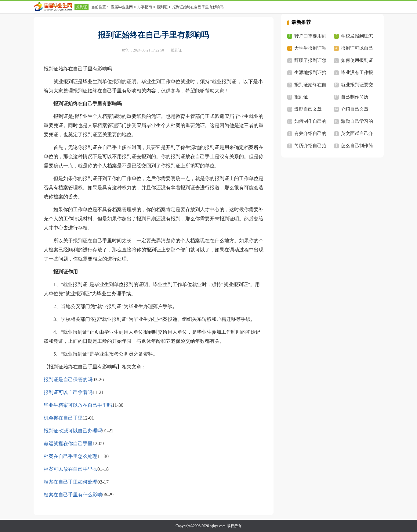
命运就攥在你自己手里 (68, 443)
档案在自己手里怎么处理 (70, 456)
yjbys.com (217, 526)
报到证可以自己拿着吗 (68, 392)
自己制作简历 (354, 96)
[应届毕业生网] (54, 7)
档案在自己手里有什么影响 (73, 494)
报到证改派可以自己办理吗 (73, 430)
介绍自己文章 (354, 109)
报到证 (81, 7)
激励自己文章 (308, 109)
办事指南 (144, 7)
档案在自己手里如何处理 (70, 481)
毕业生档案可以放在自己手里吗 (78, 405)
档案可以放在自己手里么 (70, 469)
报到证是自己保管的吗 (68, 379)
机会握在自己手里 (63, 417)
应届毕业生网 (122, 7)
